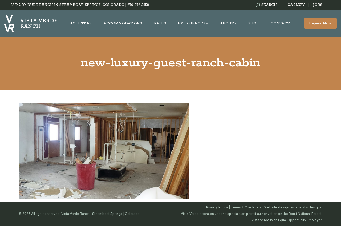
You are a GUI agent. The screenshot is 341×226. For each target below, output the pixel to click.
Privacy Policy (217, 207)
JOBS (317, 5)
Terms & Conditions (246, 207)
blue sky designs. (308, 207)
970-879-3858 (138, 5)
